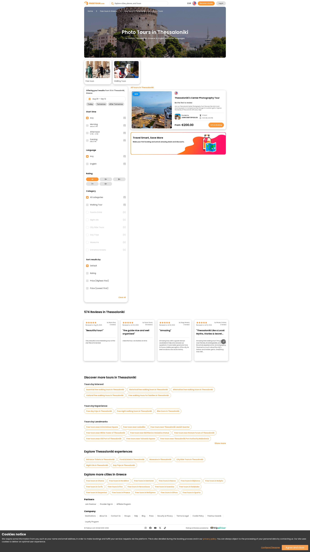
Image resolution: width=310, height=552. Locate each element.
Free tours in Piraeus (121, 492)
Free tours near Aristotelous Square (102, 427)
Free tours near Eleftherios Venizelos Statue (149, 433)
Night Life (108, 220)
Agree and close (295, 547)
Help (136, 516)
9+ (106, 179)
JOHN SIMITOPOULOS (190, 117)
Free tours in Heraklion (119, 481)
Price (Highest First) (99, 281)
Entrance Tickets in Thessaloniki (100, 459)
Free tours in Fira (115, 486)
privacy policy (209, 538)
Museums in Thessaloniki (160, 459)
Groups (127, 516)
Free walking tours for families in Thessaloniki (148, 395)
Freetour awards (214, 516)
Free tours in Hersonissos (139, 486)
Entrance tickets (108, 250)
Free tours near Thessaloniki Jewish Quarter (170, 427)
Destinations (90, 516)
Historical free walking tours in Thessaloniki (148, 389)
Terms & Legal (183, 516)
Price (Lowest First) (99, 288)
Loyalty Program (92, 522)
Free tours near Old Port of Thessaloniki (103, 438)
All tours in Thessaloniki (142, 87)
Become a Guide (206, 3)
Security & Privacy (165, 516)
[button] (98, 72)
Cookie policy (198, 516)
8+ (119, 179)
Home (90, 11)
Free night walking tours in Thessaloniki (134, 411)
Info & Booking (216, 125)
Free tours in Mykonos (190, 481)
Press (151, 516)
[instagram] (145, 527)
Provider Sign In (106, 504)
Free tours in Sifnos (169, 492)
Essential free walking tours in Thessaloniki (105, 389)
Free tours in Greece (108, 11)
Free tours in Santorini (144, 481)
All (92, 179)
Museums (108, 242)
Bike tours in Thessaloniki (168, 411)
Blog (143, 516)
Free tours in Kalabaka (189, 486)
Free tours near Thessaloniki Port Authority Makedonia (184, 438)
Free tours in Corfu (94, 486)
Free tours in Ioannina (164, 486)
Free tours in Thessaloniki (134, 11)
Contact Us (115, 516)
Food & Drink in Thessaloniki (132, 459)
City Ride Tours (108, 227)
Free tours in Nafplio (214, 481)
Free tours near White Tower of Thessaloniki (105, 433)
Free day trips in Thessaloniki (99, 411)
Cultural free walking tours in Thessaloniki (104, 395)
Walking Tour (108, 205)
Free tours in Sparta (191, 492)
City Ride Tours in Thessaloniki (189, 459)
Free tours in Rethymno (145, 492)
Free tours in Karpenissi (96, 492)
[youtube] (155, 527)
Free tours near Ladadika (134, 427)
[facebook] (150, 527)
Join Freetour (90, 504)
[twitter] (160, 527)
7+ (92, 184)
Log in (221, 3)
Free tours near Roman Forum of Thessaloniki (194, 433)
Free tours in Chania (95, 481)
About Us (103, 516)
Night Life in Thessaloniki (97, 465)
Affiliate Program (124, 504)
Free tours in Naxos (167, 481)
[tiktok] (164, 527)
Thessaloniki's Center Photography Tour (197, 98)
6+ (106, 184)
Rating (93, 273)
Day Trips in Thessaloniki (124, 465)
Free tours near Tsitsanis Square (140, 438)
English (108, 164)
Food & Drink (108, 212)
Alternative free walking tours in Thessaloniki (193, 389)
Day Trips (108, 235)
